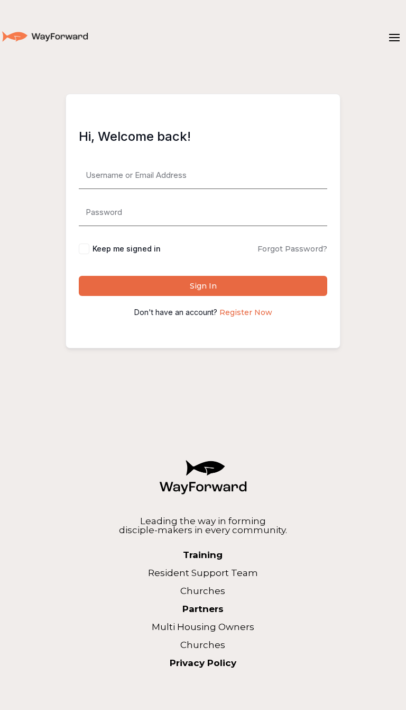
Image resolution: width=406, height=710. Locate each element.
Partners (203, 609)
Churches (202, 591)
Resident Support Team (203, 573)
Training (203, 555)
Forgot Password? (292, 249)
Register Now (245, 312)
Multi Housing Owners (203, 627)
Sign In (203, 286)
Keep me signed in (127, 248)
